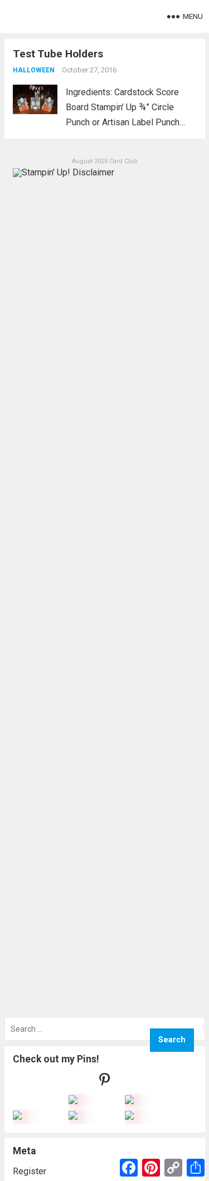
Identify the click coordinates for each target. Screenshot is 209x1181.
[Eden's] (17, 1116)
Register (29, 1171)
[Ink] (129, 1101)
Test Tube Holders (58, 53)
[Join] (73, 1101)
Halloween (34, 70)
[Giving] (73, 1116)
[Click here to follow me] (105, 1082)
